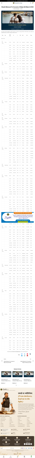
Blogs (19, 419)
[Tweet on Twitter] (25, 354)
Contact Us (20, 420)
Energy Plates (3, 420)
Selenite (2, 423)
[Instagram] (29, 444)
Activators (2, 426)
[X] (27, 444)
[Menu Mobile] (2, 3)
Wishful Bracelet (3, 419)
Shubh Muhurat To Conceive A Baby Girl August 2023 (27, 380)
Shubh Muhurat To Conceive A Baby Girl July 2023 (17, 380)
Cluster (11, 419)
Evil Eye (11, 420)
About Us (19, 417)
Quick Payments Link (21, 426)
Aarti (28, 419)
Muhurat (28, 426)
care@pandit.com (17, 443)
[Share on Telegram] (22, 355)
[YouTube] (31, 444)
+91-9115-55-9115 (28, 439)
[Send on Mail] (27, 355)
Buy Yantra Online (12, 426)
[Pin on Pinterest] (27, 354)
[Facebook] (25, 444)
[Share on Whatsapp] (25, 355)
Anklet (11, 417)
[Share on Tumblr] (30, 354)
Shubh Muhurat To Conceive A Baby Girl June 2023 (6, 380)
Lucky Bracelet (3, 417)
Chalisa (28, 420)
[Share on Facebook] (22, 354)
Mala (10, 423)
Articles (28, 417)
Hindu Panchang (29, 423)
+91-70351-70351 (17, 439)
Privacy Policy (20, 423)
